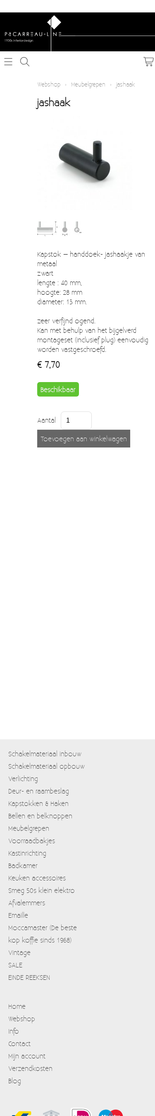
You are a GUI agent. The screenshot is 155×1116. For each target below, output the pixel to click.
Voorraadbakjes (31, 840)
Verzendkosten (30, 1068)
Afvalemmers (26, 902)
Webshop (48, 84)
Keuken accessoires (37, 878)
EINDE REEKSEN (29, 977)
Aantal (46, 420)
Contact (19, 1043)
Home (17, 1006)
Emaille (18, 915)
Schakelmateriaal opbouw (46, 766)
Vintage (19, 952)
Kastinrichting (27, 853)
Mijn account (26, 1056)
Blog (14, 1080)
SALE (15, 964)
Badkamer (23, 865)
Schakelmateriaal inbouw (44, 753)
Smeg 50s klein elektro (41, 890)
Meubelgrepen (88, 84)
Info (13, 1031)
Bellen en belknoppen (40, 815)
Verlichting (23, 778)
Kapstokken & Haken (38, 803)
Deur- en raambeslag (38, 791)
